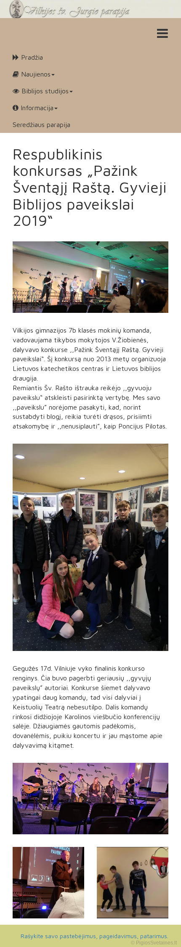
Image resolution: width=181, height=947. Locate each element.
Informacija (36, 107)
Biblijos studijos (44, 91)
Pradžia (31, 57)
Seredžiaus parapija (41, 124)
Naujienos (35, 74)
